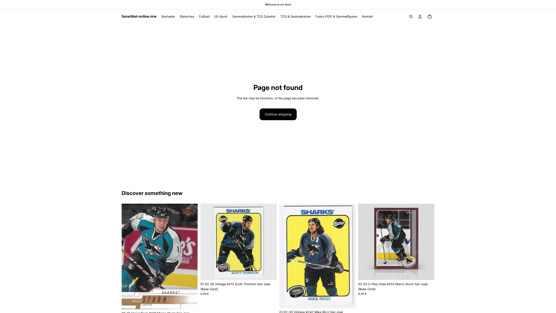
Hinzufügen (273, 273)
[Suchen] (411, 16)
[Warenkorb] (429, 16)
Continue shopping (278, 114)
